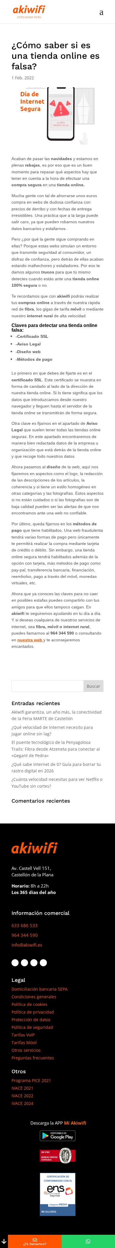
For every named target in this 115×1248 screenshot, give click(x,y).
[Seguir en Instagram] (43, 962)
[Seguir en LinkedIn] (33, 962)
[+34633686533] (88, 1241)
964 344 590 (25, 935)
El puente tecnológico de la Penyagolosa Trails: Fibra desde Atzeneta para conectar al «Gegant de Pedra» (56, 748)
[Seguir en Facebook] (15, 962)
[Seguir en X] (24, 962)
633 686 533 (25, 925)
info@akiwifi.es (27, 945)
